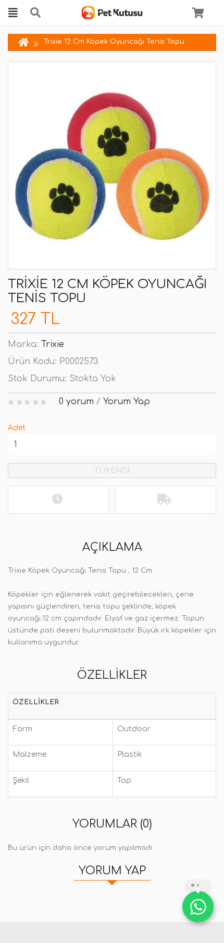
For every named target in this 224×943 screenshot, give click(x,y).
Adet (17, 428)
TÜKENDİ (112, 470)
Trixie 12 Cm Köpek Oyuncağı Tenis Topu (114, 41)
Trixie (52, 344)
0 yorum (76, 401)
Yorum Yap (126, 401)
